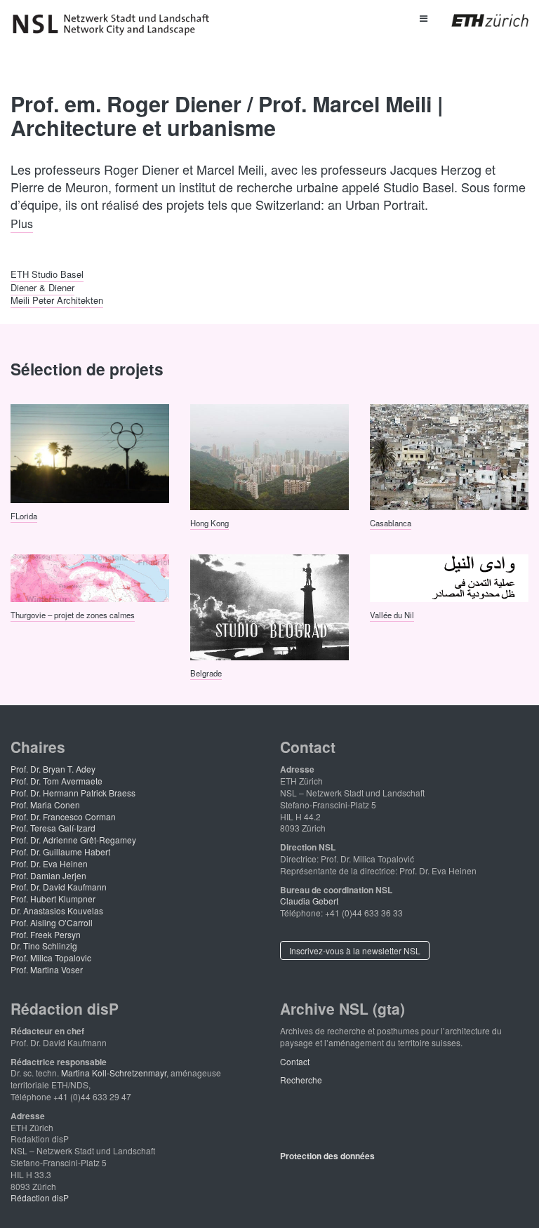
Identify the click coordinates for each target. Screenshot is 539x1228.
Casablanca (390, 522)
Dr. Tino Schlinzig (44, 946)
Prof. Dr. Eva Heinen (49, 863)
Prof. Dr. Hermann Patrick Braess (73, 793)
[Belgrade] (269, 606)
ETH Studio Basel (47, 274)
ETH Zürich (479, 20)
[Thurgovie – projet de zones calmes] (90, 576)
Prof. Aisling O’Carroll (52, 922)
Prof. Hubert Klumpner (53, 899)
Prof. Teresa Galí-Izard (53, 828)
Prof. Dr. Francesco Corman (63, 816)
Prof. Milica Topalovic (51, 957)
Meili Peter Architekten (57, 299)
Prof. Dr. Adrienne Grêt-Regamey (73, 840)
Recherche (301, 1080)
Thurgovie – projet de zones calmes (73, 614)
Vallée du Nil (392, 614)
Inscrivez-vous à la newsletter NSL (354, 950)
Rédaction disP (40, 1197)
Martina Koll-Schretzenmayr (113, 1073)
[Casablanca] (449, 455)
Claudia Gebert (309, 901)
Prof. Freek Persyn (46, 934)
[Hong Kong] (269, 455)
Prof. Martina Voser (47, 969)
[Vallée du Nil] (449, 576)
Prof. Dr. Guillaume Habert (60, 851)
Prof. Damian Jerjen (48, 875)
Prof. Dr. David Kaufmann (59, 887)
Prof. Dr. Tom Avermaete (56, 781)
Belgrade (206, 673)
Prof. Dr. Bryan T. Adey (53, 769)
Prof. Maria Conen (45, 804)
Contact (295, 1061)
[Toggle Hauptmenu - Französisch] (423, 17)
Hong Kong (209, 522)
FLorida (24, 515)
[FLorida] (90, 451)
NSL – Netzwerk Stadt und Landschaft (116, 24)
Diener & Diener (42, 286)
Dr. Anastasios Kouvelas (57, 910)
